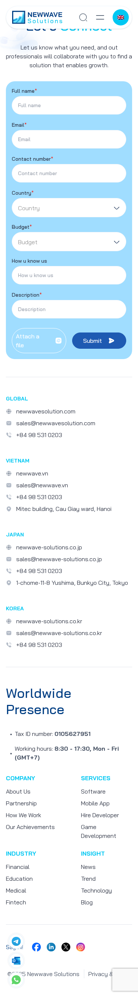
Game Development (98, 831)
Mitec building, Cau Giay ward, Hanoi (64, 508)
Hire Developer (100, 815)
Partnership (21, 803)
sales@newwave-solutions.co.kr (59, 633)
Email (19, 125)
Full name (24, 91)
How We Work (23, 815)
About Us (18, 791)
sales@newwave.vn (42, 485)
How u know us (29, 260)
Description (27, 294)
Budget (22, 227)
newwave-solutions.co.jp (49, 547)
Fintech (16, 902)
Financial (17, 866)
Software (93, 791)
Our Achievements (30, 826)
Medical (16, 890)
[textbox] (69, 208)
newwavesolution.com (45, 411)
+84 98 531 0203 (39, 435)
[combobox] (69, 207)
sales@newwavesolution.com (55, 423)
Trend (88, 878)
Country (23, 193)
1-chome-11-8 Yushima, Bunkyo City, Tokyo (72, 582)
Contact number (32, 159)
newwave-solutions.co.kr (49, 621)
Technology (96, 890)
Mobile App (95, 803)
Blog (87, 902)
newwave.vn (32, 473)
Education (19, 878)
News (88, 866)
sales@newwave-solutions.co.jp (59, 559)
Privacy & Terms (109, 974)
